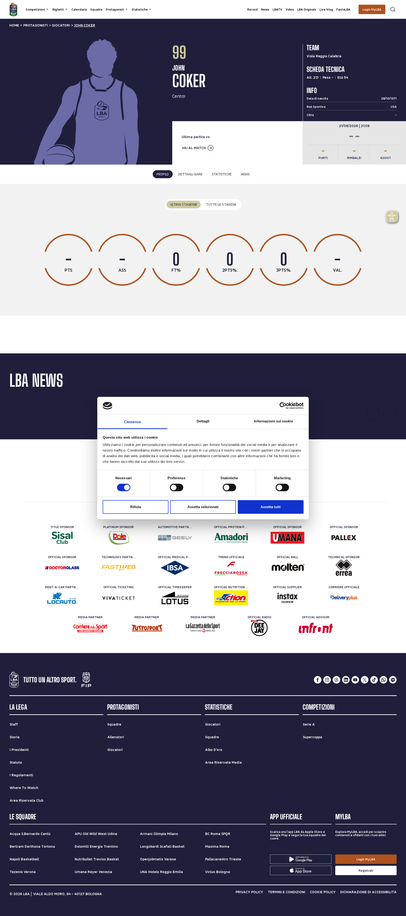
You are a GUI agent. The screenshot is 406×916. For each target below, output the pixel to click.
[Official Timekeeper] (175, 598)
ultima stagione (183, 204)
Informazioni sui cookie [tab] (273, 421)
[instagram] (327, 680)
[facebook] (317, 680)
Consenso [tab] (132, 422)
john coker (84, 25)
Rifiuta (135, 507)
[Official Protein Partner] (231, 538)
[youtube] (355, 680)
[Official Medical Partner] (175, 568)
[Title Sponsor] (62, 538)
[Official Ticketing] (119, 598)
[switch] (176, 487)
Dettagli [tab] (203, 421)
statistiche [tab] (222, 174)
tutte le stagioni (221, 204)
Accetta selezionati (203, 507)
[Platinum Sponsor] (119, 538)
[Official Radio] (259, 628)
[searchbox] (203, 6)
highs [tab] (245, 174)
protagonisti (35, 25)
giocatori (61, 25)
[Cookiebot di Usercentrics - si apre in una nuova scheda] (283, 405)
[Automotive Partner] (175, 538)
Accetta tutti (271, 507)
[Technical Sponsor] (344, 568)
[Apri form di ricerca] (393, 9)
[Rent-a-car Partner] (62, 598)
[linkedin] (346, 680)
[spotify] (393, 680)
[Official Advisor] (316, 628)
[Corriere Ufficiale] (344, 598)
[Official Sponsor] (287, 538)
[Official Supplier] (287, 598)
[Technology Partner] (119, 568)
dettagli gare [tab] (190, 174)
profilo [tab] (162, 174)
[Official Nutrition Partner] (231, 598)
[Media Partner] (90, 628)
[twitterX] (364, 680)
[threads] (336, 680)
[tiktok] (374, 680)
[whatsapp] (383, 680)
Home (14, 25)
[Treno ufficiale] (231, 568)
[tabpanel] (203, 250)
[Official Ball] (287, 568)
